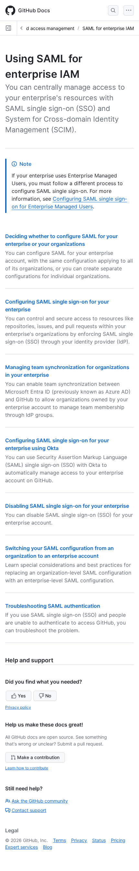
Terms (59, 840)
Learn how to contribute (26, 768)
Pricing (118, 840)
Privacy (79, 840)
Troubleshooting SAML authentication (52, 606)
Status (99, 840)
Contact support (29, 810)
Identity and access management (39, 28)
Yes (22, 695)
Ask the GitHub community (40, 801)
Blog (47, 847)
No (48, 695)
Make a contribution (38, 757)
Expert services (21, 847)
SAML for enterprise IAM (108, 28)
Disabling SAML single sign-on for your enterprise (67, 506)
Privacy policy (18, 707)
